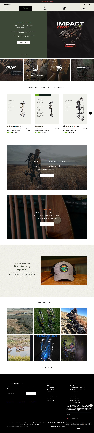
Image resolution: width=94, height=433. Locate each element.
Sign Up (30, 393)
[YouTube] (48, 368)
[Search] (86, 4)
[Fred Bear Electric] (72, 126)
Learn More (47, 175)
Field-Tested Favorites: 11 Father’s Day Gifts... (30, 424)
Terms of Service (51, 389)
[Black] (14, 126)
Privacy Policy (53, 426)
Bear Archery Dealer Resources (77, 387)
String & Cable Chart (75, 398)
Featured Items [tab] (59, 87)
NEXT (79, 428)
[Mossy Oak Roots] (7, 126)
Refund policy (50, 391)
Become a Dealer (74, 391)
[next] (90, 113)
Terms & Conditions (61, 426)
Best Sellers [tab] (33, 87)
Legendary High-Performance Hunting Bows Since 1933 (32, 422)
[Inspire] (16, 126)
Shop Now (22, 280)
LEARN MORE (23, 42)
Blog (48, 385)
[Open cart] (89, 4)
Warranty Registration (75, 400)
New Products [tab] (46, 87)
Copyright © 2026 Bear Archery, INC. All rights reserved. (18, 426)
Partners (49, 398)
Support (72, 385)
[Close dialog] (91, 405)
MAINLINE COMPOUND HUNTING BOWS (56, 422)
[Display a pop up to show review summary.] (18, 132)
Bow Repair (73, 396)
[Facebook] (42, 368)
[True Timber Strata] (9, 126)
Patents (49, 394)
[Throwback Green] (18, 126)
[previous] (3, 113)
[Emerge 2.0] (42, 126)
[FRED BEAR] (66, 126)
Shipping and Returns (75, 394)
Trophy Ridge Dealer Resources (77, 389)
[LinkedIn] (51, 368)
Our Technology (50, 387)
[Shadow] (70, 126)
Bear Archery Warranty (75, 402)
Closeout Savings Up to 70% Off (47, 1)
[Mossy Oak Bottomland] (12, 126)
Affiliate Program (51, 400)
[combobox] (68, 419)
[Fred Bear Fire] (74, 126)
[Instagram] (45, 368)
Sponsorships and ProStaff (53, 396)
